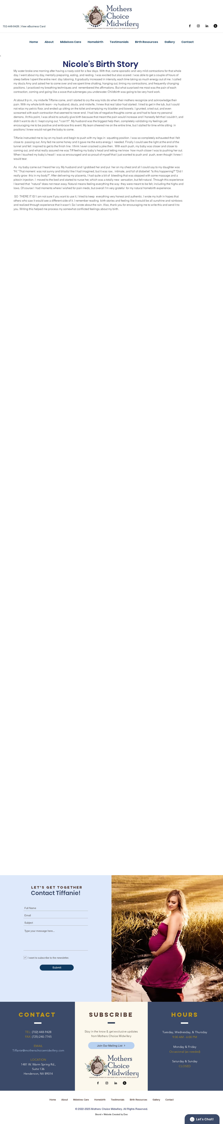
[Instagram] (198, 26)
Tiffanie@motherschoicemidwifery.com (38, 1050)
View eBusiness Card (33, 26)
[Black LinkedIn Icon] (207, 26)
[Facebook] (190, 26)
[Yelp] (215, 26)
